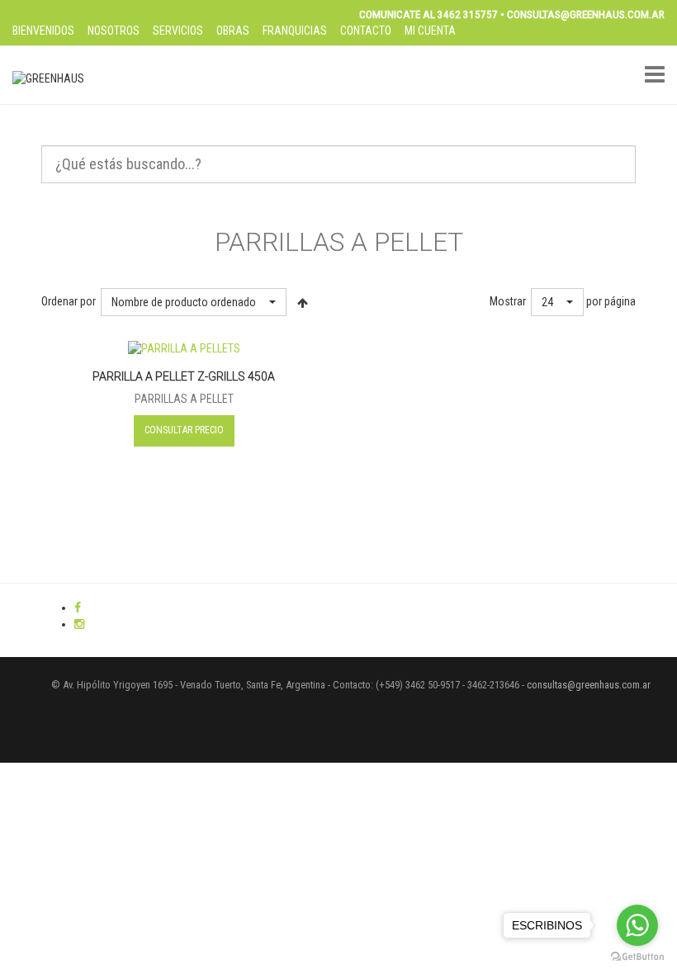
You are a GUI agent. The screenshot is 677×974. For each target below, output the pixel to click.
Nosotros (114, 30)
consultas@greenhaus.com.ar (589, 684)
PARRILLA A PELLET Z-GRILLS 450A (183, 376)
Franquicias (295, 30)
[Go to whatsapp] (637, 925)
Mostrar (508, 301)
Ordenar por (68, 301)
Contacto (365, 30)
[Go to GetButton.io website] (637, 957)
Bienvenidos (43, 30)
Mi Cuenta (430, 30)
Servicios (178, 30)
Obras (232, 30)
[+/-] (302, 302)
